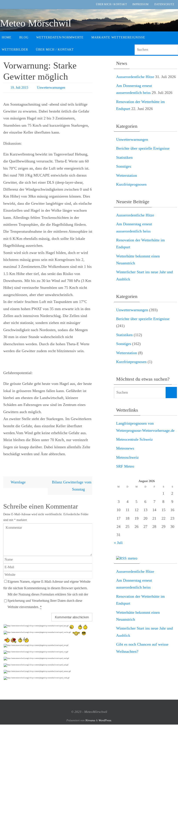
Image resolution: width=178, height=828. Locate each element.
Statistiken (124, 157)
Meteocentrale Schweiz (134, 439)
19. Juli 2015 (19, 87)
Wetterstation (126, 175)
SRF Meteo (125, 466)
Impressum (140, 4)
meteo (132, 558)
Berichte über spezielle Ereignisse (143, 148)
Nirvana (90, 720)
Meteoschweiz (127, 457)
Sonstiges (123, 166)
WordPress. (105, 720)
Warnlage (18, 482)
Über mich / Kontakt (111, 4)
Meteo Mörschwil (35, 23)
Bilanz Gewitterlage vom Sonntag (71, 485)
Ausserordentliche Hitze (135, 77)
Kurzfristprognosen (131, 184)
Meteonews (125, 448)
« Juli (118, 542)
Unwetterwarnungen (51, 87)
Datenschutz (164, 4)
